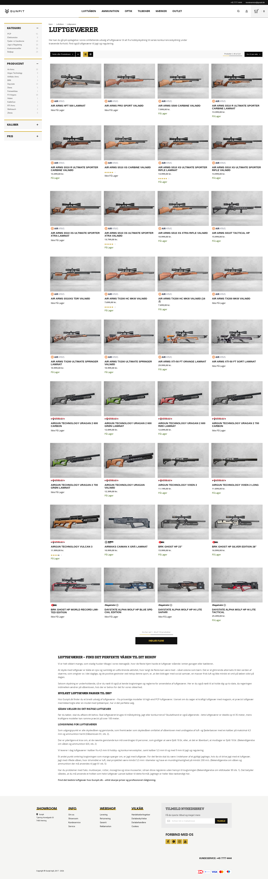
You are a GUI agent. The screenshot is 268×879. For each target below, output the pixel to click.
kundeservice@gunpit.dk (255, 2)
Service (71, 826)
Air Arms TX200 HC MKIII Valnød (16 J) (183, 274)
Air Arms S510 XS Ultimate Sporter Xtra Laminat (75, 208)
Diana (9, 88)
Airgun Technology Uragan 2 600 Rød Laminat (183, 398)
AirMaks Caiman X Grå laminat (129, 522)
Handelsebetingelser (141, 815)
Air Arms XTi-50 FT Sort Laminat (237, 337)
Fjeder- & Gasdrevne (15, 41)
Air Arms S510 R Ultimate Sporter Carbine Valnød (75, 142)
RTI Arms (11, 106)
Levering (103, 815)
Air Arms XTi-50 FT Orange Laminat (183, 337)
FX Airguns (11, 95)
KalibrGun (11, 102)
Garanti (103, 822)
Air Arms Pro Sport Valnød (129, 81)
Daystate (11, 84)
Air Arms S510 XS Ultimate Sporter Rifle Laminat (183, 142)
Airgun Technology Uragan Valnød (129, 460)
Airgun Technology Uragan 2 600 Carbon (75, 398)
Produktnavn (66, 54)
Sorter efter (56, 54)
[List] (90, 54)
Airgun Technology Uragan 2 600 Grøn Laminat (129, 398)
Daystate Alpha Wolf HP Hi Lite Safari (183, 585)
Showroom (73, 818)
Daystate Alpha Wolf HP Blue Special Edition (129, 585)
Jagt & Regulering (14, 45)
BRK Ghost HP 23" (183, 522)
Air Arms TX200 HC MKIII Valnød (129, 274)
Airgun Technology (14, 73)
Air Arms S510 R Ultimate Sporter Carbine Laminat (237, 81)
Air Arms (10, 69)
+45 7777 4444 (236, 2)
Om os (71, 815)
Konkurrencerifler (14, 48)
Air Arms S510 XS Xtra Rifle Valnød (183, 208)
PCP (9, 34)
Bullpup (10, 52)
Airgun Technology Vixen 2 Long (237, 460)
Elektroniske (12, 37)
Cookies (135, 826)
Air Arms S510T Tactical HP (237, 208)
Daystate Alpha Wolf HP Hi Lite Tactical (237, 585)
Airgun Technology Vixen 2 (183, 460)
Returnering (105, 818)
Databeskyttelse (139, 818)
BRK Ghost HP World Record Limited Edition (75, 585)
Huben (10, 98)
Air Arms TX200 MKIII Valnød (237, 274)
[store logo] (14, 11)
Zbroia (9, 113)
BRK (9, 80)
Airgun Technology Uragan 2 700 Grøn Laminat (75, 460)
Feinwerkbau (12, 91)
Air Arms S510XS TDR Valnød (75, 274)
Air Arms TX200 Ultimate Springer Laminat (75, 337)
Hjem (51, 24)
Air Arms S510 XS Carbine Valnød (129, 142)
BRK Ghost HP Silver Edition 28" (237, 522)
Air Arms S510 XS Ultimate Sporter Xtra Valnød (129, 208)
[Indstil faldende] (78, 54)
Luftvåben (60, 24)
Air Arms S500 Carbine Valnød (183, 81)
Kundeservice (74, 822)
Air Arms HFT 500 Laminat (75, 81)
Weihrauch (11, 109)
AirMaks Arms (13, 77)
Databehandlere (139, 822)
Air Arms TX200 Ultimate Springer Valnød (129, 337)
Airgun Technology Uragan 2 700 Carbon (237, 398)
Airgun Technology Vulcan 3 (75, 522)
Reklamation (105, 826)
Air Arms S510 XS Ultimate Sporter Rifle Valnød (237, 142)
